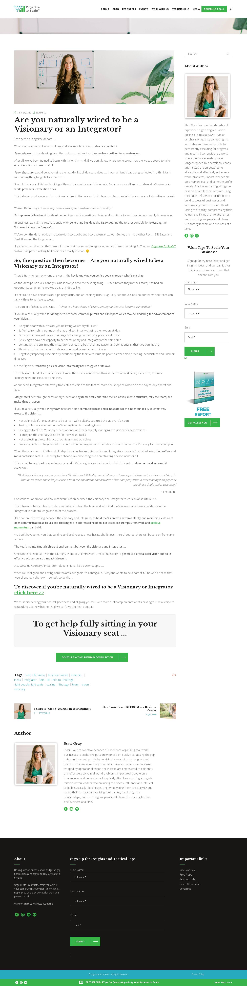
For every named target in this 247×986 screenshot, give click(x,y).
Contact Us (185, 888)
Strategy (63, 684)
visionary (19, 689)
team (75, 684)
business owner (58, 675)
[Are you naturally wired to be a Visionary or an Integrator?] (35, 764)
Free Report (187, 874)
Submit (195, 351)
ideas (17, 680)
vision (85, 684)
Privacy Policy (198, 974)
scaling (51, 684)
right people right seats (28, 684)
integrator (30, 680)
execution (77, 675)
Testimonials (187, 879)
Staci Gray (41, 112)
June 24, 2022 (24, 112)
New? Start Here (223, 982)
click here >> (29, 592)
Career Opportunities (190, 884)
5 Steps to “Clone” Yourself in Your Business (62, 708)
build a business (35, 675)
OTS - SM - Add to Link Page (56, 680)
